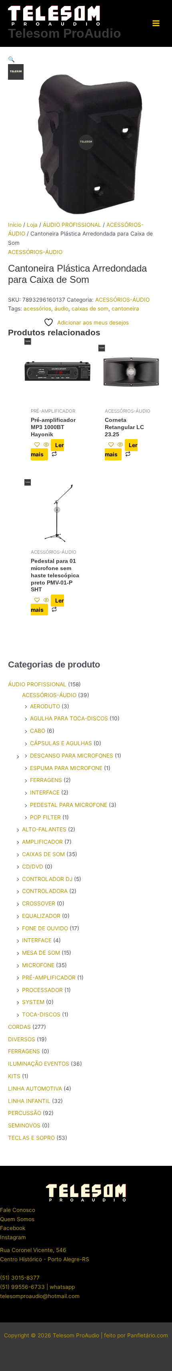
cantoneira (125, 308)
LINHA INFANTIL (29, 1101)
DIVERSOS (21, 1039)
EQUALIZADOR (41, 916)
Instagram (13, 1237)
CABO (37, 731)
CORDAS (19, 1027)
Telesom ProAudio (64, 33)
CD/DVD (32, 866)
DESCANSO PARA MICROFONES (71, 755)
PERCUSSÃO (24, 1113)
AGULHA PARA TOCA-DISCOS (69, 718)
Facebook (12, 1228)
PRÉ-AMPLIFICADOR (49, 977)
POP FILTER (45, 817)
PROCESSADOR (42, 990)
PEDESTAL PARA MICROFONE (68, 805)
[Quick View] (46, 445)
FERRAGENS (46, 780)
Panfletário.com (147, 1335)
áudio (61, 308)
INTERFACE (45, 792)
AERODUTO (45, 706)
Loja (32, 225)
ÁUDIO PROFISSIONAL (72, 225)
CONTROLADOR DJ (47, 879)
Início (15, 225)
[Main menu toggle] (156, 23)
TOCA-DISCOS (41, 1014)
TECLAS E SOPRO (31, 1138)
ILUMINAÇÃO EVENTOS (38, 1064)
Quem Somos (17, 1219)
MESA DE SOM (41, 953)
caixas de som (90, 308)
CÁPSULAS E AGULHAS (61, 743)
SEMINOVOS (24, 1125)
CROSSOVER (38, 903)
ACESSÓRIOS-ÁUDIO (35, 252)
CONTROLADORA (45, 891)
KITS (14, 1076)
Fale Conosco (17, 1210)
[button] (86, 59)
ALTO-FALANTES (44, 829)
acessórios (37, 308)
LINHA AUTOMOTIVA (35, 1088)
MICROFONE (38, 965)
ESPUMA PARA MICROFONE (66, 768)
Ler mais (47, 450)
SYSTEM (33, 1002)
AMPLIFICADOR (42, 842)
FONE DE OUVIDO (45, 928)
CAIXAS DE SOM (43, 854)
